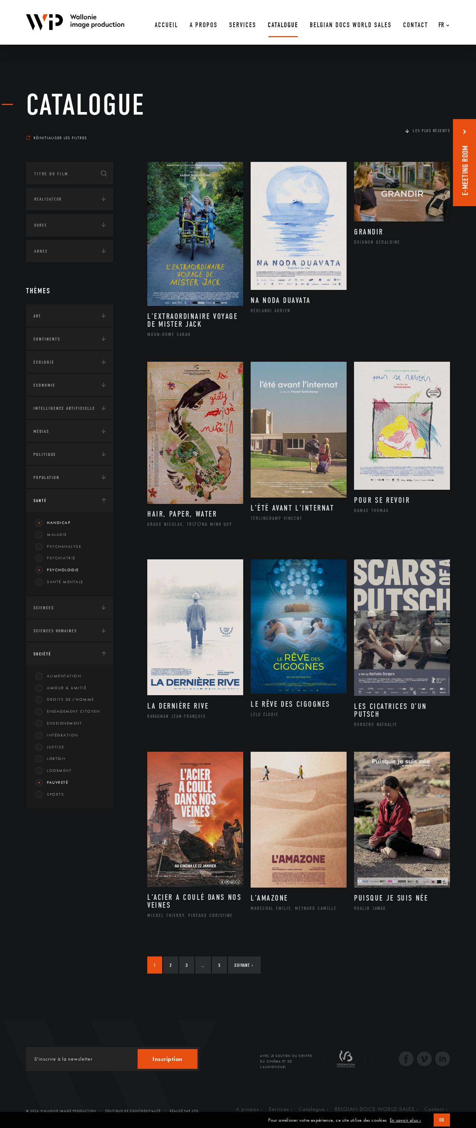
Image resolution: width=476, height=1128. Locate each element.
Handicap (58, 522)
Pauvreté (57, 782)
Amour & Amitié (66, 687)
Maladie (57, 534)
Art (37, 316)
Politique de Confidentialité (133, 1111)
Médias (41, 431)
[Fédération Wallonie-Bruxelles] (346, 1062)
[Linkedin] (442, 1059)
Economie (44, 385)
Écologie (43, 362)
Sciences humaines (55, 630)
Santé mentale (65, 581)
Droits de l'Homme (70, 699)
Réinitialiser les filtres (60, 137)
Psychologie (63, 569)
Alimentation (64, 675)
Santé (40, 500)
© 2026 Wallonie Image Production (61, 1111)
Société (42, 653)
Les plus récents (431, 130)
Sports (55, 794)
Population (46, 477)
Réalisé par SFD (184, 1111)
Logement (59, 770)
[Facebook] (406, 1059)
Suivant (243, 965)
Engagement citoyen (73, 711)
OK (441, 1120)
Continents (46, 339)
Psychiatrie (61, 557)
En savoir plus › (405, 1120)
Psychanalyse (64, 546)
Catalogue (85, 105)
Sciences (43, 607)
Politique (44, 454)
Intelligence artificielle (64, 408)
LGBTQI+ (56, 758)
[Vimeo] (424, 1059)
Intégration (62, 735)
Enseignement (64, 723)
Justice (55, 747)
